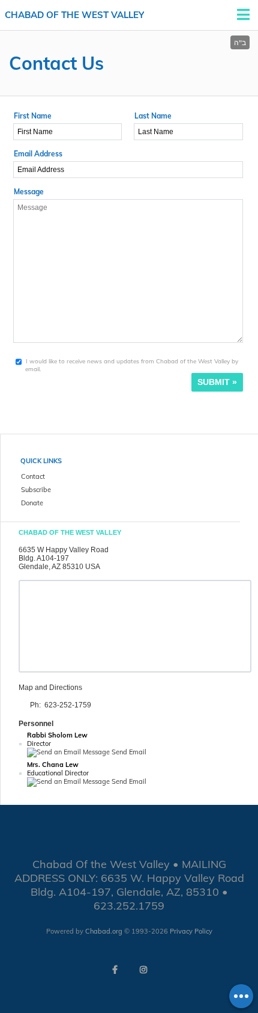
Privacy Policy (191, 931)
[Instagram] (143, 969)
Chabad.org (103, 931)
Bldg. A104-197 (44, 558)
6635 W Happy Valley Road (64, 550)
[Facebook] (114, 969)
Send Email (128, 752)
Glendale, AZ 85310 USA (59, 566)
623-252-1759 (67, 705)
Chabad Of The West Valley (74, 14)
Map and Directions (50, 687)
